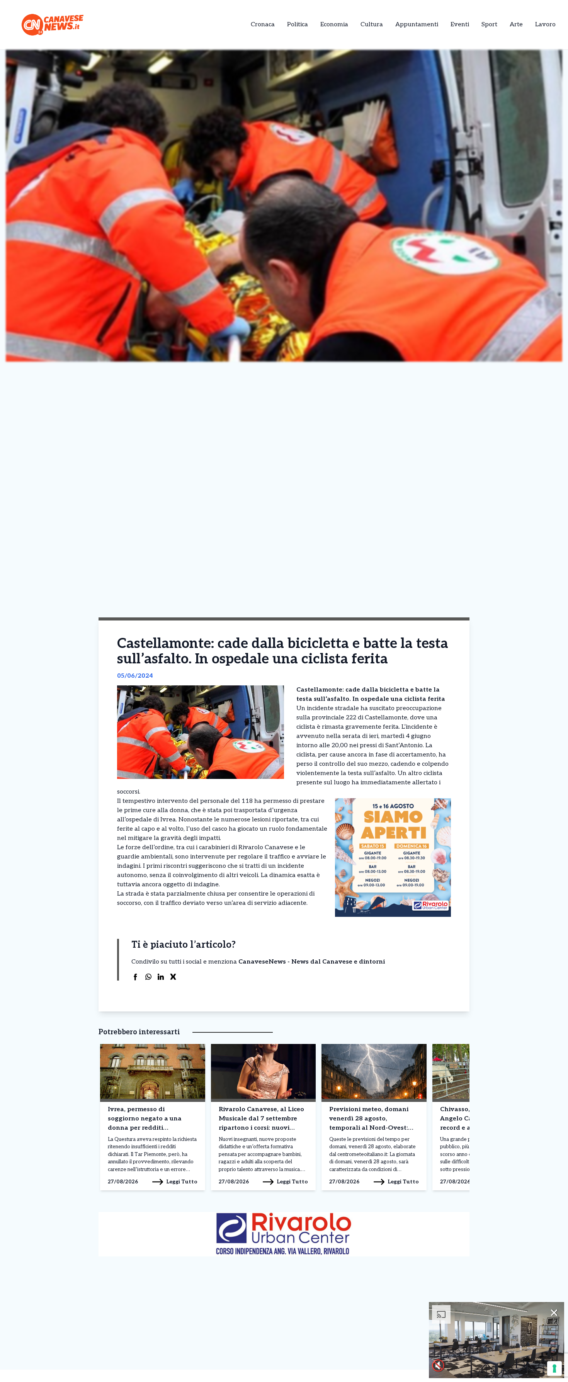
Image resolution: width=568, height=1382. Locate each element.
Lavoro (545, 24)
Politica (297, 24)
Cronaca (263, 24)
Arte (516, 24)
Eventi (460, 24)
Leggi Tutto (181, 1181)
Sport (489, 24)
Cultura (372, 24)
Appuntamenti (416, 24)
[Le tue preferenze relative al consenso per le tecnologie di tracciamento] (554, 1368)
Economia (334, 24)
